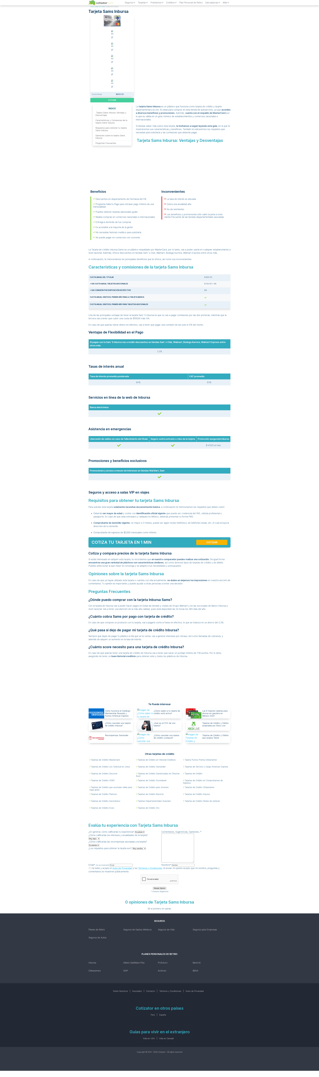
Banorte (197, 962)
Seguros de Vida (166, 929)
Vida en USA (149, 1038)
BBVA (195, 970)
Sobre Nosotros (120, 991)
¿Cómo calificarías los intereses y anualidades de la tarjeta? (118, 835)
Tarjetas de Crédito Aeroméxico (105, 801)
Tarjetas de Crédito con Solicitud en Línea (110, 766)
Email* (98, 865)
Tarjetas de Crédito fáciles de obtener (202, 801)
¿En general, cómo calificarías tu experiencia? (111, 831)
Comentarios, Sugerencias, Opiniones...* (181, 831)
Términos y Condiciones (150, 868)
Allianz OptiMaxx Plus (134, 962)
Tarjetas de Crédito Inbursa (197, 794)
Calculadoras (211, 2)
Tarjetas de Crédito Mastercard (105, 760)
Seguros (129, 2)
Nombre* (166, 865)
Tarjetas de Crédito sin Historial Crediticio (157, 760)
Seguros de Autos (97, 937)
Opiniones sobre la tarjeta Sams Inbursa (110, 136)
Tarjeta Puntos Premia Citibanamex (201, 760)
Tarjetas (142, 2)
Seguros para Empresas (205, 929)
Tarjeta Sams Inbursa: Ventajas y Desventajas (110, 113)
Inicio (91, 6)
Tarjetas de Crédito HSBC (103, 780)
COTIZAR (112, 100)
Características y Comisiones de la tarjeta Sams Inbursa (111, 121)
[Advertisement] (183, 33)
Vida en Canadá (166, 1038)
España (162, 1015)
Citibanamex (94, 970)
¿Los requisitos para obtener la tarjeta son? (110, 848)
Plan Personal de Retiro (191, 2)
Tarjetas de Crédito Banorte (151, 794)
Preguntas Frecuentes (105, 143)
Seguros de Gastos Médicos (137, 929)
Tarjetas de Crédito (99, 6)
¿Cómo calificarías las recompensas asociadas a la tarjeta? (117, 841)
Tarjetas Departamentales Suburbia (154, 801)
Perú (153, 1015)
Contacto (150, 991)
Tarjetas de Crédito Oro (148, 808)
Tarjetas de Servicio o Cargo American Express (206, 766)
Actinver (162, 970)
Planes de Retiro (96, 929)
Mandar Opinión (159, 888)
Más (225, 2)
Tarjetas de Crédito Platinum (104, 794)
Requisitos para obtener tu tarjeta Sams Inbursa (111, 129)
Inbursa (92, 962)
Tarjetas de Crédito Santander (152, 766)
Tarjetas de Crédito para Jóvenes (153, 787)
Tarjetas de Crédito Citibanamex (199, 787)
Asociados (137, 991)
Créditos (170, 2)
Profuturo (162, 962)
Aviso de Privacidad (122, 868)
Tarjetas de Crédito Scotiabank (152, 780)
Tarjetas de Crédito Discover (104, 773)
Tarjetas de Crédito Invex (102, 808)
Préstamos (156, 2)
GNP (125, 970)
